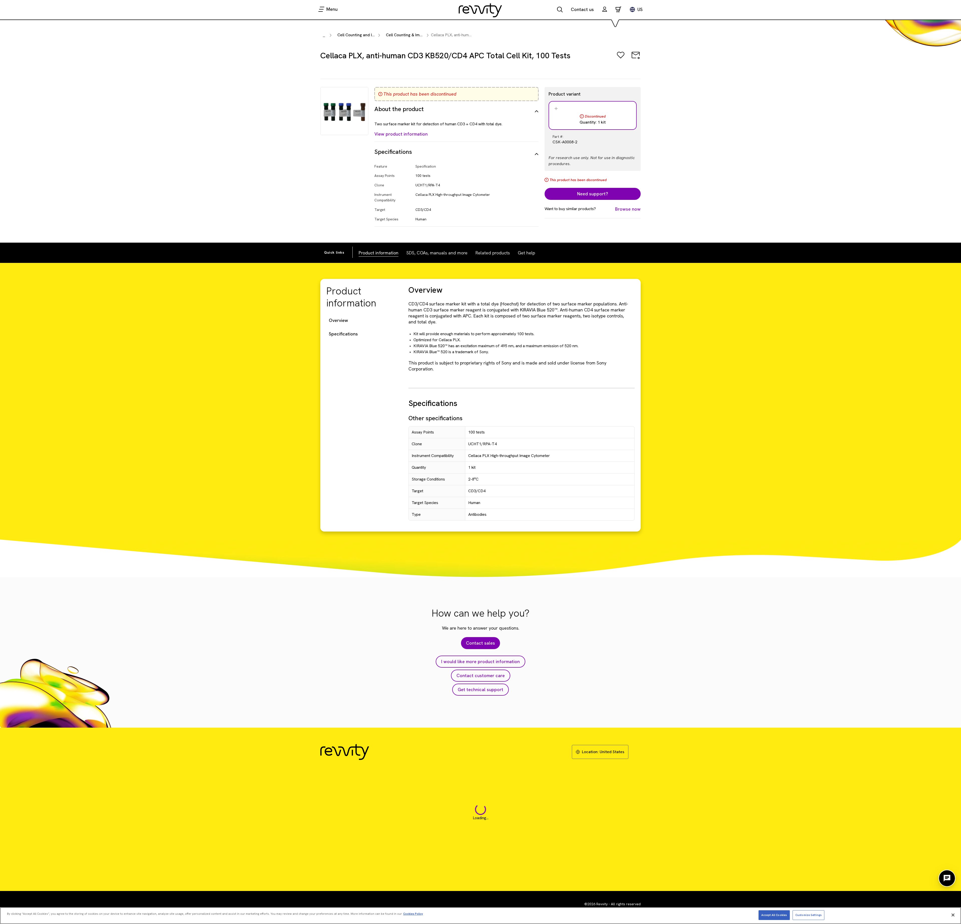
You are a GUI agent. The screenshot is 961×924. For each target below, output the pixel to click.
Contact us (582, 9)
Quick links (334, 252)
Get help (526, 253)
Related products (492, 253)
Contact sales (480, 643)
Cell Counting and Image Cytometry (370, 35)
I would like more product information (480, 661)
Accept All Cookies (774, 914)
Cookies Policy (413, 913)
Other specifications (435, 418)
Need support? (592, 194)
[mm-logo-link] (480, 10)
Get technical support (480, 689)
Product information (378, 253)
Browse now (628, 209)
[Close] (952, 914)
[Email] (636, 58)
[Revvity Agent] (947, 878)
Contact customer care (480, 675)
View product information (401, 134)
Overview (338, 320)
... (324, 35)
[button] (604, 10)
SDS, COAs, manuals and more (436, 253)
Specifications (343, 334)
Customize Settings (808, 914)
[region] (480, 915)
